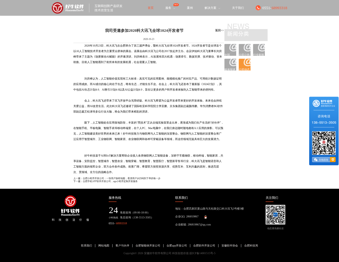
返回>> (219, 30)
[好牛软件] (87, 8)
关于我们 (238, 7)
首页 (151, 7)
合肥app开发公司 (177, 245)
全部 (227, 54)
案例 (190, 7)
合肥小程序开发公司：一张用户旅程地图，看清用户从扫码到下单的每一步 (121, 178)
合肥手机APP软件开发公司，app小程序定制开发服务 (110, 181)
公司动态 (244, 69)
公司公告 (244, 54)
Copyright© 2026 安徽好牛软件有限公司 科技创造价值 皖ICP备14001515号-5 (169, 253)
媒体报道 (229, 69)
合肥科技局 (251, 245)
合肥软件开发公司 (204, 245)
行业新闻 (258, 54)
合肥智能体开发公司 (148, 245)
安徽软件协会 (229, 245)
